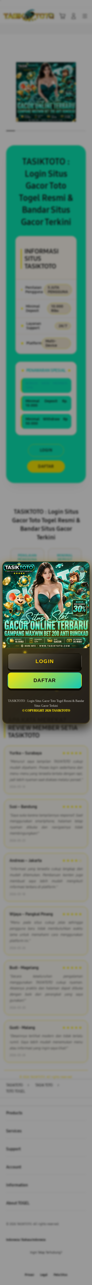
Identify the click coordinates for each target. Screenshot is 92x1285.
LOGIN (45, 661)
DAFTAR (44, 680)
